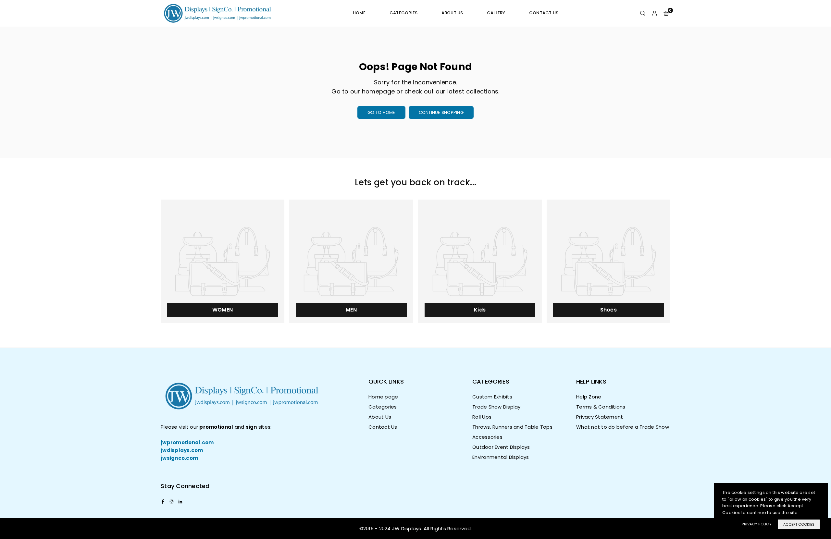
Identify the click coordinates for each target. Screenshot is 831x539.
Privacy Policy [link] (757, 524)
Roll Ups (481, 416)
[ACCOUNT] (654, 13)
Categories (404, 13)
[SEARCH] (643, 13)
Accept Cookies (798, 524)
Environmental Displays (500, 457)
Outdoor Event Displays (501, 447)
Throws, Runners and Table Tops (512, 426)
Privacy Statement (599, 416)
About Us (452, 13)
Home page (383, 396)
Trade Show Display (496, 406)
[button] (666, 13)
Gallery (496, 13)
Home (359, 13)
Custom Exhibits (492, 396)
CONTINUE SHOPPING (441, 112)
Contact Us (544, 13)
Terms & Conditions (601, 406)
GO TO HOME (381, 112)
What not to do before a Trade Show (622, 426)
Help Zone (588, 396)
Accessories (487, 437)
